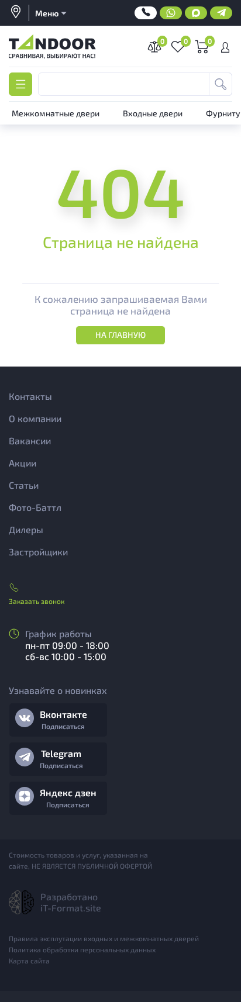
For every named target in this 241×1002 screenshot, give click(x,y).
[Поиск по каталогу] (220, 84)
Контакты (30, 396)
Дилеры (26, 529)
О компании (35, 418)
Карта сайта (29, 960)
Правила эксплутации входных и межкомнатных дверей (104, 938)
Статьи (24, 484)
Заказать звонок (36, 601)
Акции (22, 462)
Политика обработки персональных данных (82, 949)
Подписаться (63, 726)
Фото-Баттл (35, 507)
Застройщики (38, 551)
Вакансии (30, 440)
